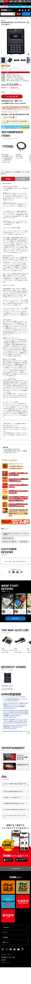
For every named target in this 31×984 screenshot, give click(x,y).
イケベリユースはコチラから (15, 812)
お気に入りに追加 (8, 117)
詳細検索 (18, 14)
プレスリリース (5, 962)
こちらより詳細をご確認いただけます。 (15, 819)
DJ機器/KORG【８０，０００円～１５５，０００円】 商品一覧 (15, 534)
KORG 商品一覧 (24, 541)
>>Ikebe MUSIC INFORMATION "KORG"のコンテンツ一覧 (15, 732)
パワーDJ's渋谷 (7, 449)
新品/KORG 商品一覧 (8, 538)
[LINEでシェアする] (17, 572)
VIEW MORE (15, 618)
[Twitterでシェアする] (9, 572)
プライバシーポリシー (7, 954)
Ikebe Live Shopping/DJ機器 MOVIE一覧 (22, 757)
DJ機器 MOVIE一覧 (22, 765)
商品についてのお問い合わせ (10, 460)
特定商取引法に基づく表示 (8, 957)
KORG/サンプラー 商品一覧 (9, 541)
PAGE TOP (16, 868)
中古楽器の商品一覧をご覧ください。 (15, 800)
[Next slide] (29, 60)
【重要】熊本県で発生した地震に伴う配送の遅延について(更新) (15, 4)
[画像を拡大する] (28, 54)
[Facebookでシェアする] (13, 572)
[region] (15, 681)
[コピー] (21, 572)
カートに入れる (11, 96)
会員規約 (3, 959)
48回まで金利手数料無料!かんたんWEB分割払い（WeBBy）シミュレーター (16, 108)
